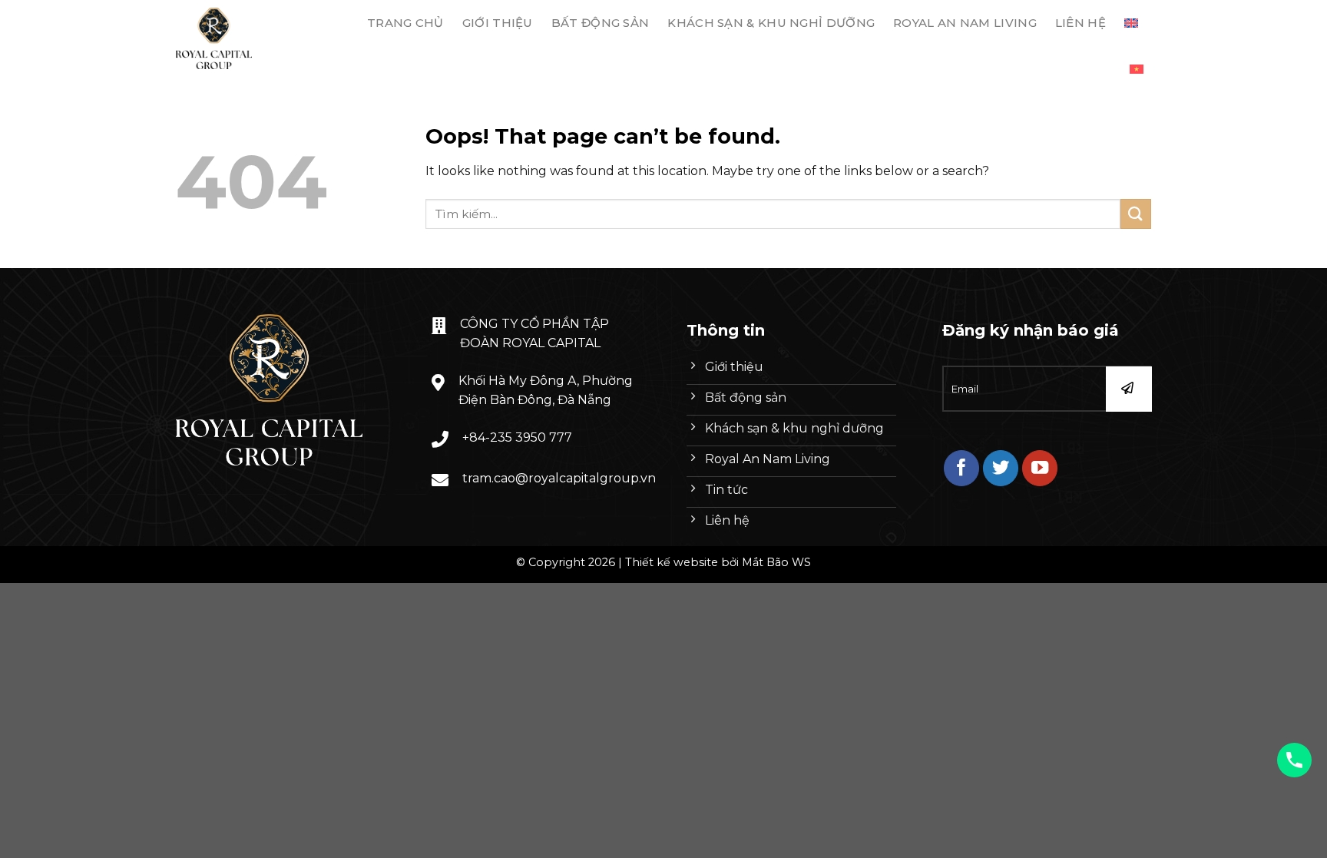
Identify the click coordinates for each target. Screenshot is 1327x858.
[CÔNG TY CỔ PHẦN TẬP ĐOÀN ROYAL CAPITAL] (251, 38)
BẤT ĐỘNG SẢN (600, 22)
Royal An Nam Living (965, 22)
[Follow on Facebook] (962, 468)
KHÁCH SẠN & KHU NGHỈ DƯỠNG (771, 22)
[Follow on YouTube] (1040, 468)
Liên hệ (1080, 22)
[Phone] (1294, 760)
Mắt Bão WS (776, 562)
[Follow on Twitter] (1001, 468)
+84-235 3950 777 (517, 437)
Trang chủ (405, 22)
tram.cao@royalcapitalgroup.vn (559, 478)
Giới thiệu (497, 22)
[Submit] (1135, 214)
